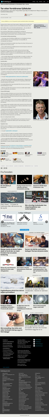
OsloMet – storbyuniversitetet (23, 409)
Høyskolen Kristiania (5, 397)
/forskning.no (38, 341)
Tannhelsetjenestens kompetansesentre (41, 392)
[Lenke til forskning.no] (15, 1)
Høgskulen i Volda (5, 395)
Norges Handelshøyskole (23, 396)
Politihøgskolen (37, 373)
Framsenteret (4, 387)
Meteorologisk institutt (6, 405)
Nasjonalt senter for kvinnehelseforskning (25, 387)
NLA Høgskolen (21, 373)
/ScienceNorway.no (39, 345)
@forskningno (38, 339)
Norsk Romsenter (21, 404)
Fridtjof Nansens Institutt (6, 388)
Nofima (20, 390)
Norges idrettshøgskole (22, 400)
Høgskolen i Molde (5, 392)
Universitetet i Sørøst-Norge (39, 403)
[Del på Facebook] (1, 168)
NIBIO (3, 408)
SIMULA (36, 379)
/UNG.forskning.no (39, 343)
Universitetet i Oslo (38, 400)
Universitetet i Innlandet (39, 399)
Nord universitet (21, 392)
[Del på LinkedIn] (5, 168)
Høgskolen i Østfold (5, 393)
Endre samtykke (6, 367)
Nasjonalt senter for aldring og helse (24, 384)
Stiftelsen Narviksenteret (39, 388)
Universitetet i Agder (38, 396)
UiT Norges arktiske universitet (40, 395)
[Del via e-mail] (6, 168)
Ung (37, 1)
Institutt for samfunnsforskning (7, 399)
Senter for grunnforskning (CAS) (40, 382)
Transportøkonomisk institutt (39, 394)
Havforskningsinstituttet (6, 391)
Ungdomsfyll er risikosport (11, 130)
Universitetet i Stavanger (39, 402)
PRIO (36, 374)
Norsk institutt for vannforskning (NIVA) (25, 408)
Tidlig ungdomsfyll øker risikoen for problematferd (17, 76)
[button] (2, 221)
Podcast (40, 1)
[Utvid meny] (48, 1)
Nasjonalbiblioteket (22, 380)
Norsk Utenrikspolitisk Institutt (24, 405)
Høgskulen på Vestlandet (6, 396)
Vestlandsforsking (38, 406)
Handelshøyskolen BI (5, 389)
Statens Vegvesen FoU (38, 387)
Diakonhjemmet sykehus (6, 378)
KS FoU (3, 400)
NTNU (20, 379)
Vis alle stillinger (24, 229)
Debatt (34, 1)
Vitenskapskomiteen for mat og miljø (41, 410)
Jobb (44, 1)
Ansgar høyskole (5, 373)
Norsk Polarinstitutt (22, 401)
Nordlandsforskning (22, 393)
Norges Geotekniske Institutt (23, 394)
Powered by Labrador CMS (24, 415)
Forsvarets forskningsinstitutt (7, 385)
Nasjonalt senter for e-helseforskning (24, 385)
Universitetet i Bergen (38, 398)
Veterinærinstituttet (38, 407)
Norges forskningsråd (22, 397)
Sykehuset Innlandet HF (38, 391)
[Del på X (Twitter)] (3, 168)
